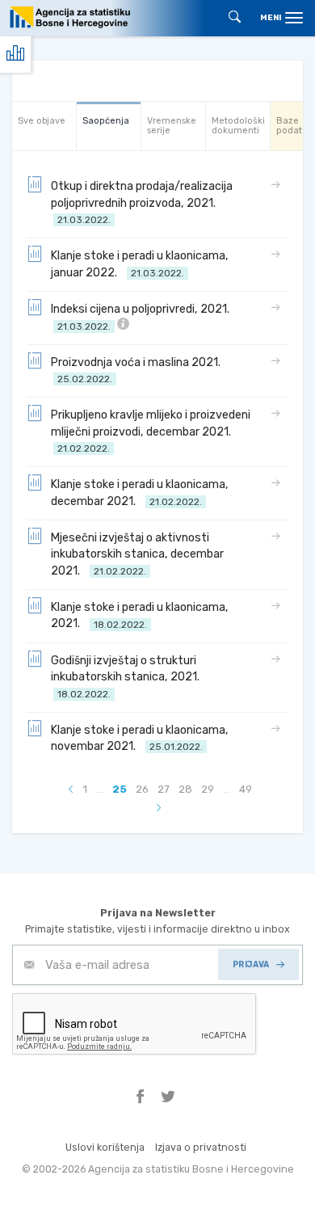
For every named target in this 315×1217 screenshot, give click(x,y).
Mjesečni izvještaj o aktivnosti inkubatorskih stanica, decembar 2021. (137, 554)
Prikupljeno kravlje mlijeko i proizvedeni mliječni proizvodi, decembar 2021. (150, 431)
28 (185, 789)
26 (142, 789)
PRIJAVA (251, 964)
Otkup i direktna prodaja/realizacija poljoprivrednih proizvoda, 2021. (142, 202)
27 (164, 789)
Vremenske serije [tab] (171, 126)
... (99, 789)
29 (207, 789)
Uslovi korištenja (105, 1147)
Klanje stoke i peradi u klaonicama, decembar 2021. (140, 492)
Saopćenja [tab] (105, 121)
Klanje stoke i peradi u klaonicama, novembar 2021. (140, 738)
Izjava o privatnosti (200, 1147)
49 (245, 789)
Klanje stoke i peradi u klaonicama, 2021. (140, 615)
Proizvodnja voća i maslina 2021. (138, 370)
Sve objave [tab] (41, 121)
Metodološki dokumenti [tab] (238, 126)
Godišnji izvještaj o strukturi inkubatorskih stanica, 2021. (127, 677)
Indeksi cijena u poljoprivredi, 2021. (142, 317)
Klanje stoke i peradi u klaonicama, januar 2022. (140, 264)
